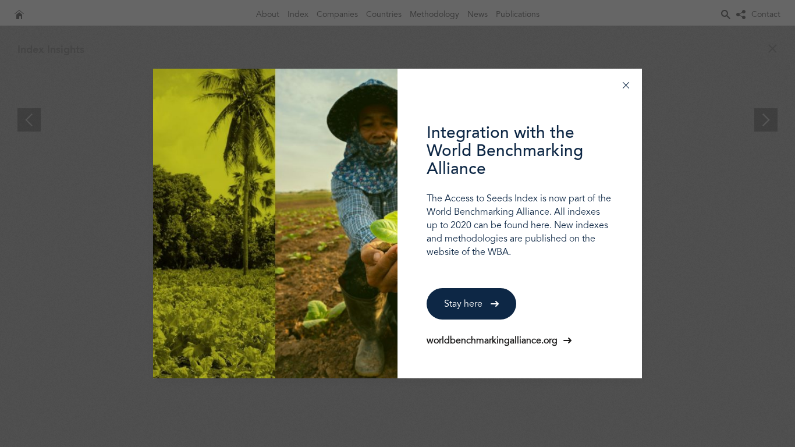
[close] (626, 84)
